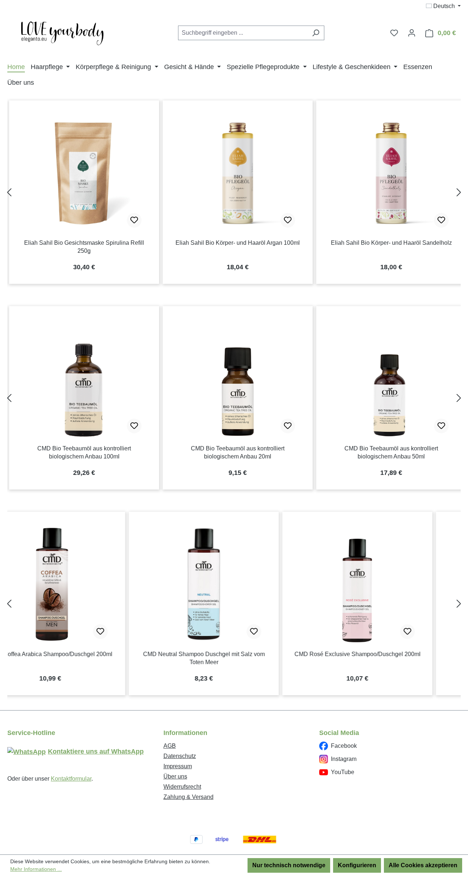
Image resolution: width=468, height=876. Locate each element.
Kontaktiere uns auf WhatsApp (96, 751)
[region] (234, 192)
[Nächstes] (458, 192)
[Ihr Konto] (411, 33)
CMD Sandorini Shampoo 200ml (391, 654)
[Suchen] (315, 33)
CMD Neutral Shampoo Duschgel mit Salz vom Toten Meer (84, 658)
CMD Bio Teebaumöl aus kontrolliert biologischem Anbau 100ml (84, 452)
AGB (169, 746)
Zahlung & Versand (188, 797)
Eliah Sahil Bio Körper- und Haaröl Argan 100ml (238, 243)
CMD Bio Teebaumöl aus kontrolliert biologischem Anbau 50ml (391, 452)
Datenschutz (179, 756)
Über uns (175, 776)
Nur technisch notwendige (288, 865)
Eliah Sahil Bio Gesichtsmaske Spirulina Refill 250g (84, 247)
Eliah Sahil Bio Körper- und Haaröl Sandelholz (391, 243)
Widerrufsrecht (182, 787)
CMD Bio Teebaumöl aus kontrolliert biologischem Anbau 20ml (237, 452)
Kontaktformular (71, 779)
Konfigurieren (357, 865)
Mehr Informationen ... (36, 869)
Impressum (177, 766)
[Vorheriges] (9, 192)
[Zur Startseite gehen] (62, 31)
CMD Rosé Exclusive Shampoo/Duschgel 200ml (238, 654)
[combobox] (242, 33)
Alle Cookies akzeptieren (423, 865)
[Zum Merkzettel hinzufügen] (134, 220)
